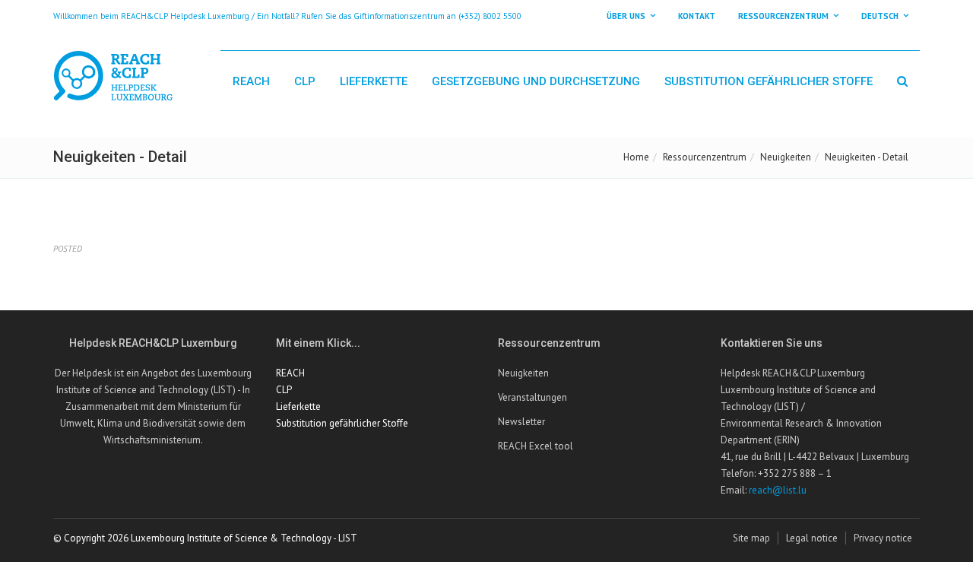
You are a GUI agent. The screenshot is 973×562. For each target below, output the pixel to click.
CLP (304, 81)
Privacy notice (883, 538)
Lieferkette (373, 81)
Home (636, 157)
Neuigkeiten (785, 157)
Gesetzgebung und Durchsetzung (536, 81)
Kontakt (696, 16)
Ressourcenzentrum (704, 157)
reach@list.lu (778, 490)
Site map (751, 538)
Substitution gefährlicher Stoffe (768, 81)
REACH (251, 81)
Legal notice (812, 538)
